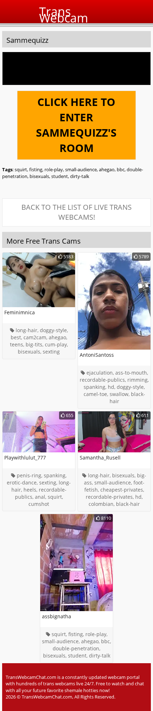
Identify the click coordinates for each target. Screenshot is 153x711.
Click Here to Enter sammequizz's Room (76, 125)
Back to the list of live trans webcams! (76, 212)
